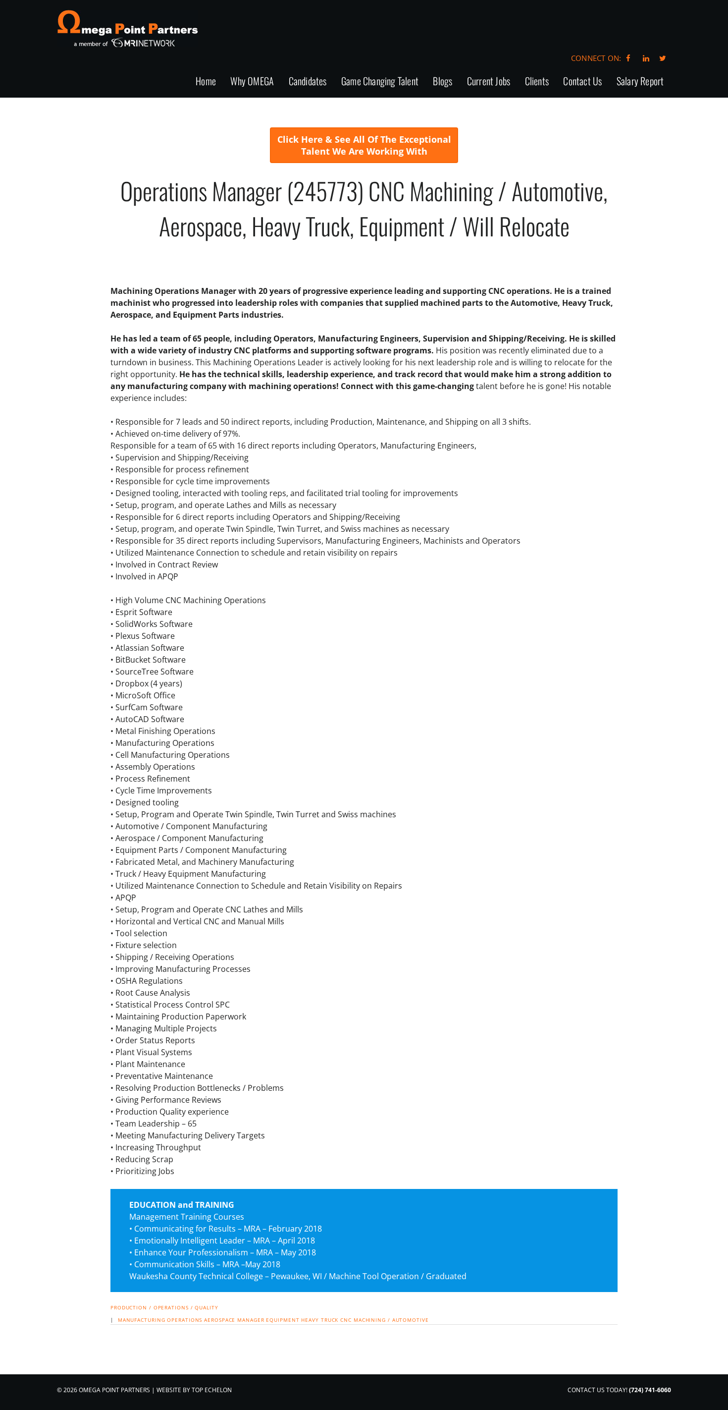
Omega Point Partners (127, 28)
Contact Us (582, 81)
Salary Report (640, 81)
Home (206, 81)
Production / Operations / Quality (164, 1307)
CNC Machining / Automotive (384, 1319)
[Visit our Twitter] (662, 58)
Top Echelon (212, 1390)
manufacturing (141, 1319)
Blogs (442, 81)
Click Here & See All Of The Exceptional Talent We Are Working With (364, 145)
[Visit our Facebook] (628, 58)
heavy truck (319, 1319)
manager (250, 1319)
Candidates (308, 81)
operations (184, 1319)
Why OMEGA (252, 81)
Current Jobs (488, 81)
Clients (537, 81)
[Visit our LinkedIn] (644, 58)
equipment (282, 1319)
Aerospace (219, 1319)
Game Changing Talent (379, 81)
